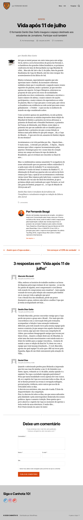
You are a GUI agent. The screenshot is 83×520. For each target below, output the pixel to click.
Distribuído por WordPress (28, 515)
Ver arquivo (30, 238)
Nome (20, 452)
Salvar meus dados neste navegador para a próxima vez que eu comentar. (39, 468)
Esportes (41, 19)
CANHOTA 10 (13, 515)
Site (19, 460)
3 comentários (59, 40)
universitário (24, 202)
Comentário (22, 436)
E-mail (44, 452)
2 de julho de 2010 (44, 40)
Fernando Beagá (29, 40)
